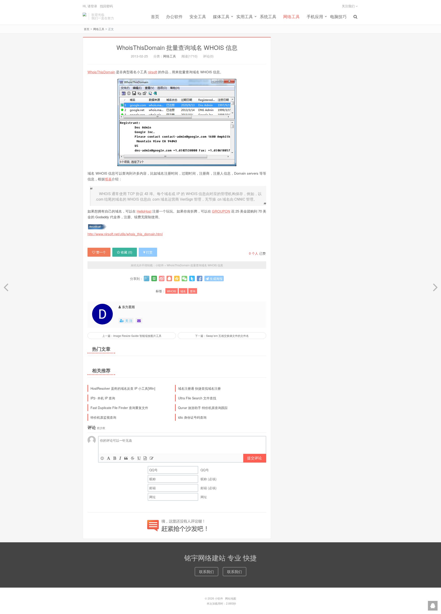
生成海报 (216, 278)
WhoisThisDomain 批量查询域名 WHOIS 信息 (176, 47)
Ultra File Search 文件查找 (197, 398)
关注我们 (349, 6)
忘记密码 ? (248, 30)
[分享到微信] (184, 278)
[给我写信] (139, 321)
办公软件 (174, 16)
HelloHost (144, 211)
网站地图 (230, 598)
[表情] (102, 458)
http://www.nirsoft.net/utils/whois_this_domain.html (125, 233)
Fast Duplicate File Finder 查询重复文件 (119, 407)
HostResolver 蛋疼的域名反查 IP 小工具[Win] (122, 388)
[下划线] (139, 458)
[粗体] (114, 458)
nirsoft (152, 71)
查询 (192, 291)
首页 (155, 16)
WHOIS (171, 291)
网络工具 (291, 16)
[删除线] (132, 458)
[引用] (126, 458)
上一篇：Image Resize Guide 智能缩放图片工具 (131, 336)
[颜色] (108, 458)
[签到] (151, 458)
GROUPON (221, 211)
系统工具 (268, 16)
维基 (108, 178)
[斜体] (120, 458)
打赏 (149, 252)
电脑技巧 (338, 16)
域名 (183, 291)
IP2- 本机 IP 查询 (102, 398)
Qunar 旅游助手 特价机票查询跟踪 (203, 407)
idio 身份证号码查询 (192, 417)
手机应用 (315, 16)
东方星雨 (128, 306)
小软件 (84, 16)
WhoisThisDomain (101, 71)
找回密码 (106, 6)
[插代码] (145, 458)
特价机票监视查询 (103, 417)
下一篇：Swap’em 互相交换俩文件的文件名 (222, 336)
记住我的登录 (198, 30)
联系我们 (206, 571)
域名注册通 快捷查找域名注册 (199, 388)
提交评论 (254, 457)
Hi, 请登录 (90, 6)
